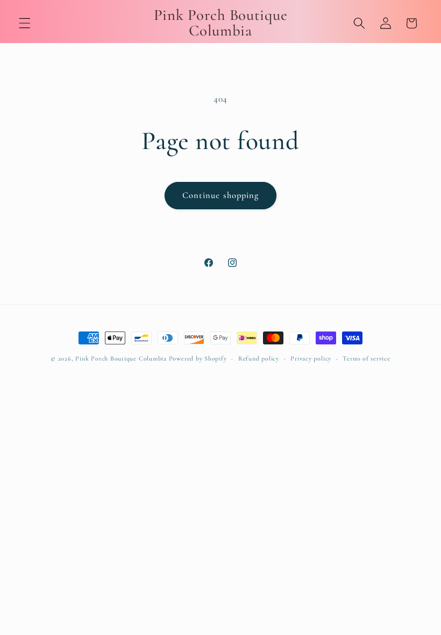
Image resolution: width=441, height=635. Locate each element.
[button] (25, 23)
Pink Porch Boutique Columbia (121, 358)
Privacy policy (310, 358)
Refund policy (258, 358)
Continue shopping (220, 195)
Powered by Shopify (198, 358)
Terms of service (366, 358)
